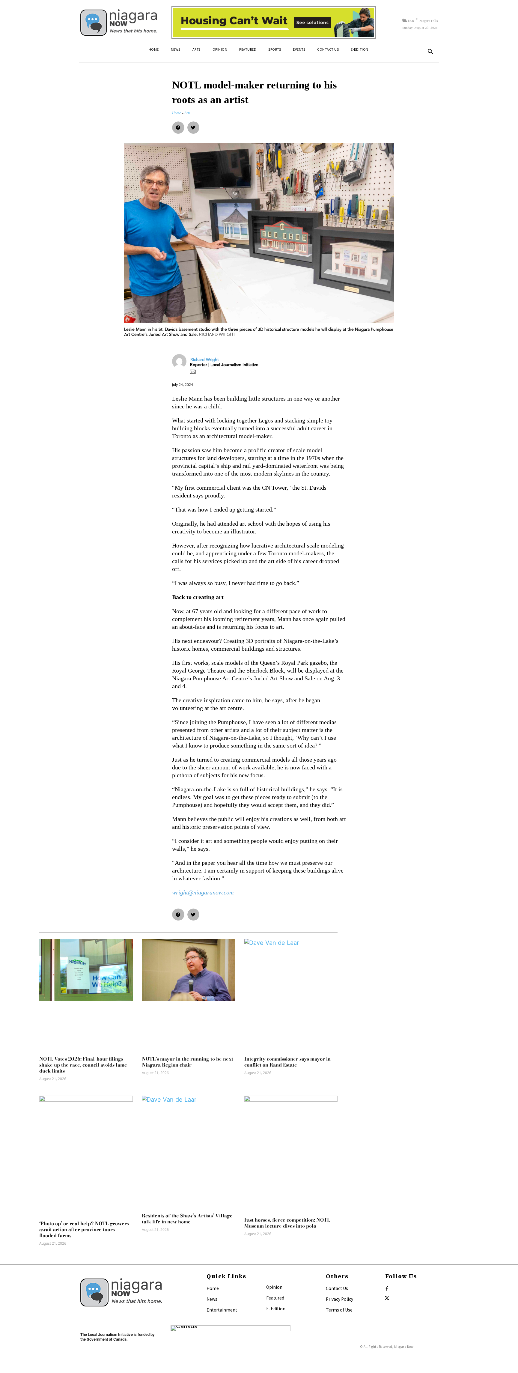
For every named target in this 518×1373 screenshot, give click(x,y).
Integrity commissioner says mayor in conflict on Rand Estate (287, 1061)
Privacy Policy (339, 1299)
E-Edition (275, 1309)
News (212, 1299)
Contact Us (337, 1288)
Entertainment (222, 1310)
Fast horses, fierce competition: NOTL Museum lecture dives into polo (287, 1222)
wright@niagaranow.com (203, 892)
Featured (275, 1298)
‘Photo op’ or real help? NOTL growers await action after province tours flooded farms (84, 1229)
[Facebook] (387, 1289)
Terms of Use (339, 1310)
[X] (387, 1298)
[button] (430, 52)
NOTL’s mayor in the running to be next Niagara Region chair (187, 1061)
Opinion (274, 1287)
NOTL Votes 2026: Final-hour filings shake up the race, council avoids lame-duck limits (84, 1064)
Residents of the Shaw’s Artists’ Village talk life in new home (187, 1218)
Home (213, 1288)
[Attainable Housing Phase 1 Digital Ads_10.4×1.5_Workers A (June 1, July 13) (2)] (273, 22)
